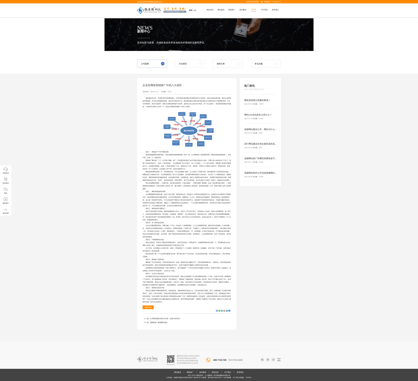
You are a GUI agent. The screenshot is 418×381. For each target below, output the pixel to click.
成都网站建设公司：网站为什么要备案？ (260, 129)
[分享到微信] (219, 311)
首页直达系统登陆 (252, 2)
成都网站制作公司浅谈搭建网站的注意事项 (260, 172)
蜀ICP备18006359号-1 (215, 377)
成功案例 (202, 372)
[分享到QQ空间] (222, 311)
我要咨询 (148, 307)
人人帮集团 (208, 375)
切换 (194, 10)
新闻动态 (215, 372)
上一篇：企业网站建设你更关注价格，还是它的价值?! (162, 318)
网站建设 (177, 372)
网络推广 (190, 372)
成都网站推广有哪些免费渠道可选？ (260, 158)
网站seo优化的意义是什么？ (258, 114)
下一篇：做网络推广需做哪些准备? (156, 322)
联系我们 (240, 372)
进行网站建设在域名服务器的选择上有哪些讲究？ (260, 143)
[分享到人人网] (229, 311)
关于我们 (227, 372)
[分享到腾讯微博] (227, 311)
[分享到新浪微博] (224, 311)
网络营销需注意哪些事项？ (257, 100)
